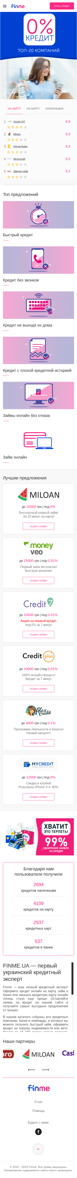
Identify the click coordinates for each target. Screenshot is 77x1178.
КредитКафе (20, 146)
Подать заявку (38, 526)
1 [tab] (35, 849)
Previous (31, 1070)
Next (45, 1070)
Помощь (38, 1110)
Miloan (17, 134)
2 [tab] (42, 849)
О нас (38, 1102)
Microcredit (19, 159)
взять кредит (61, 6)
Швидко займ (20, 171)
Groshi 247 (19, 121)
